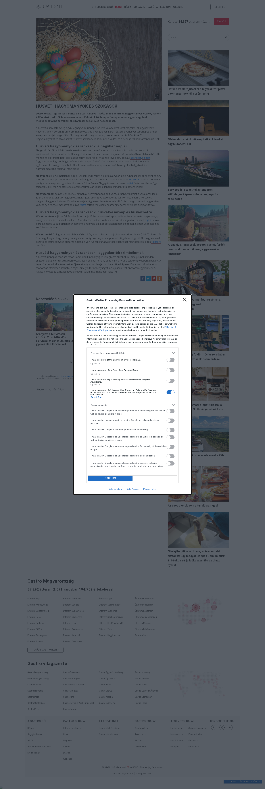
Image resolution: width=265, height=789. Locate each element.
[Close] (185, 300)
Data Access (132, 489)
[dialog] (132, 395)
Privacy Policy (150, 489)
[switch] (171, 360)
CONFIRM (110, 478)
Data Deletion (115, 489)
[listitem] (132, 353)
